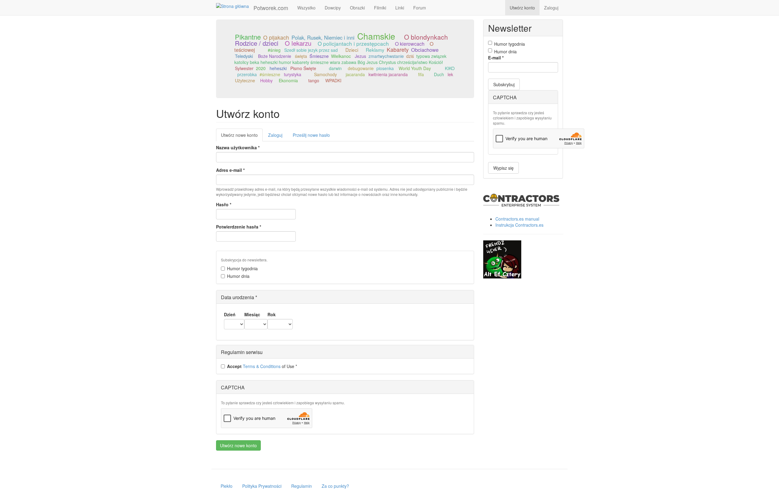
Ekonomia (288, 80)
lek (450, 74)
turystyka (292, 74)
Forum (419, 8)
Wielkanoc (341, 56)
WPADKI (333, 80)
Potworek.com (270, 8)
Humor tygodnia (242, 268)
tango (313, 80)
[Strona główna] (234, 5)
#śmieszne (270, 74)
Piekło (226, 486)
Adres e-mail (230, 170)
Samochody (325, 74)
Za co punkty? (335, 486)
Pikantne (248, 36)
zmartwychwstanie (386, 56)
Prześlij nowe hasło (311, 135)
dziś (410, 56)
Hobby (266, 80)
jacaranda (355, 74)
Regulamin (301, 486)
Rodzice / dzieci (256, 43)
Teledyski (244, 56)
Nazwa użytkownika (238, 147)
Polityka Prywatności (261, 486)
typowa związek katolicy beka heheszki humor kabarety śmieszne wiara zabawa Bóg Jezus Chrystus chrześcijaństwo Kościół (340, 59)
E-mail (496, 58)
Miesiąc (252, 314)
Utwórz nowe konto (242, 136)
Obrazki (357, 8)
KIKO (450, 68)
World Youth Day (415, 68)
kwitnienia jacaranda (388, 74)
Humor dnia (238, 276)
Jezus (360, 56)
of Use (262, 366)
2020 (261, 68)
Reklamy (375, 49)
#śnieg (274, 50)
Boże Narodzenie (274, 56)
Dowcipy (333, 8)
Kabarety (398, 49)
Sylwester (244, 68)
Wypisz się (503, 168)
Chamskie (376, 36)
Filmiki (380, 8)
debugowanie (361, 68)
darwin (335, 68)
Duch (439, 74)
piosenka (385, 68)
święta (301, 56)
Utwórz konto (522, 8)
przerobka (247, 74)
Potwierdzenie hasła (238, 227)
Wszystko (306, 8)
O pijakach (276, 37)
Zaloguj (551, 8)
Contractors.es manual (517, 219)
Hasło (223, 204)
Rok (271, 314)
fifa (421, 74)
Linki (399, 8)
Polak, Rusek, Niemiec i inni (323, 37)
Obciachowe (424, 49)
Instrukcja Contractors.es (519, 225)
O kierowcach (409, 43)
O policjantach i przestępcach (353, 43)
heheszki (278, 68)
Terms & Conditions (262, 366)
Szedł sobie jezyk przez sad (311, 50)
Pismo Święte (303, 68)
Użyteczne (245, 80)
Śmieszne (319, 56)
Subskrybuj (504, 84)
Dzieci (351, 49)
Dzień (230, 314)
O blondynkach (426, 36)
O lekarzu (298, 43)
